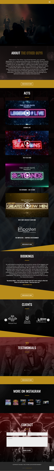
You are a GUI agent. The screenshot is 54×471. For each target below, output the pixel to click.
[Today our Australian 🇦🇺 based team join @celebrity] (8, 402)
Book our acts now (27, 84)
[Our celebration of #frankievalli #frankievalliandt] (15, 402)
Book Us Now (27, 450)
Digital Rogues (29, 468)
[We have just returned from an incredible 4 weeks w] (23, 402)
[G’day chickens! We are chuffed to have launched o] (38, 402)
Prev (5, 320)
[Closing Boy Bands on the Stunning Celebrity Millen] (46, 402)
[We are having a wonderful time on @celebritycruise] (31, 402)
